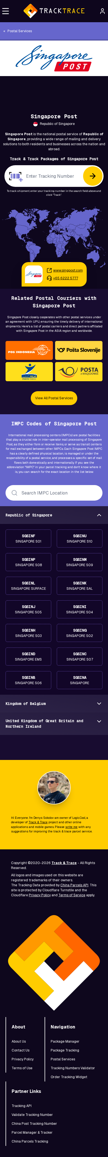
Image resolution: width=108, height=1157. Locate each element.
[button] (5, 11)
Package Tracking (65, 1050)
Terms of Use (22, 1068)
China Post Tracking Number (34, 1123)
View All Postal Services (54, 398)
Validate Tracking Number (32, 1115)
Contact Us (20, 1050)
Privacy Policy (40, 895)
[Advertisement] (54, 88)
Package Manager (65, 1041)
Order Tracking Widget (69, 1077)
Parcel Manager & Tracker (32, 1132)
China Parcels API (74, 885)
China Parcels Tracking (30, 1141)
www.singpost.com (68, 270)
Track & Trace (38, 822)
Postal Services (63, 1059)
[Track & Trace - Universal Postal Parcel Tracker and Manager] (54, 11)
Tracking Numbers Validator (73, 1068)
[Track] (92, 176)
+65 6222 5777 (65, 278)
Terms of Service (71, 895)
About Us (19, 1041)
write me (71, 827)
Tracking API (22, 1106)
